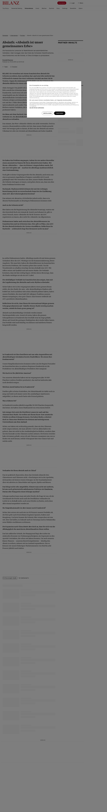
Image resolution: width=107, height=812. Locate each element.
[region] (54, 99)
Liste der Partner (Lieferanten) (36, 107)
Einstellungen (47, 113)
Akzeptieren (59, 113)
